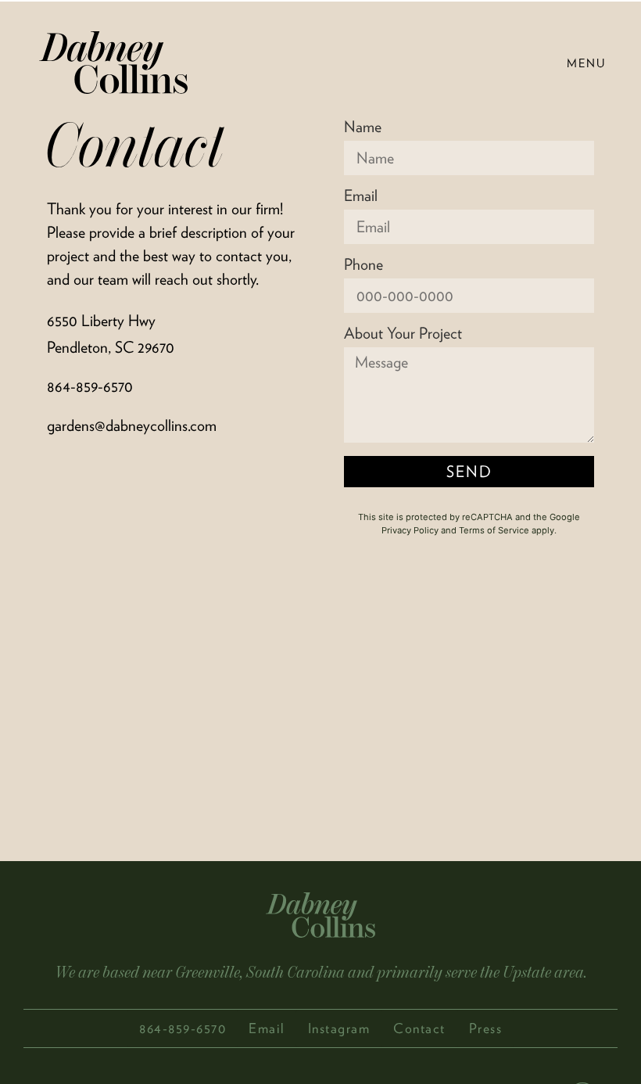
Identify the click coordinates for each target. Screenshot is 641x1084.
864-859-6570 (90, 386)
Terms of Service (494, 530)
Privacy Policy (410, 530)
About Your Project (403, 334)
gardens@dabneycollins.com (132, 425)
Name (362, 127)
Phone (363, 265)
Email (361, 196)
